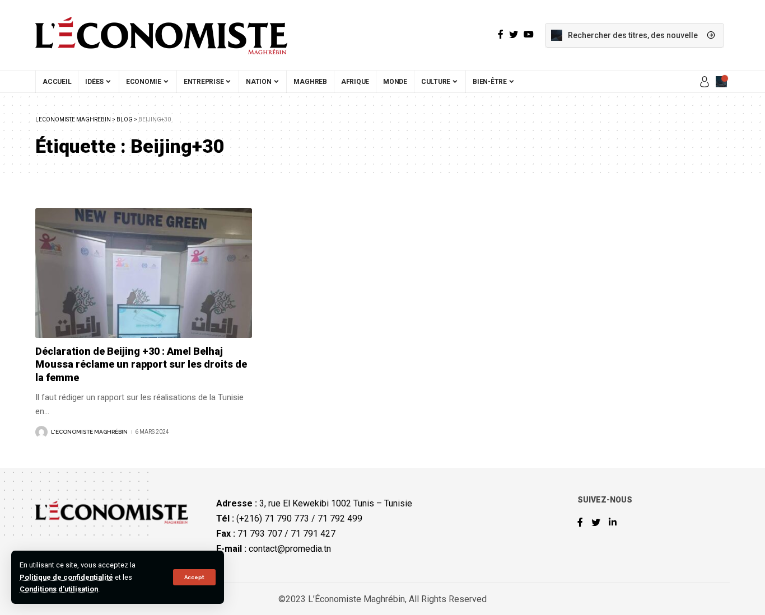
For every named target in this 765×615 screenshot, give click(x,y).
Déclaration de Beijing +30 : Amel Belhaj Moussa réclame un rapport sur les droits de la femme (141, 364)
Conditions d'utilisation (59, 589)
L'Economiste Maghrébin (89, 432)
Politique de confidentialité (66, 577)
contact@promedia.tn (290, 548)
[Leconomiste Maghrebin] (161, 35)
